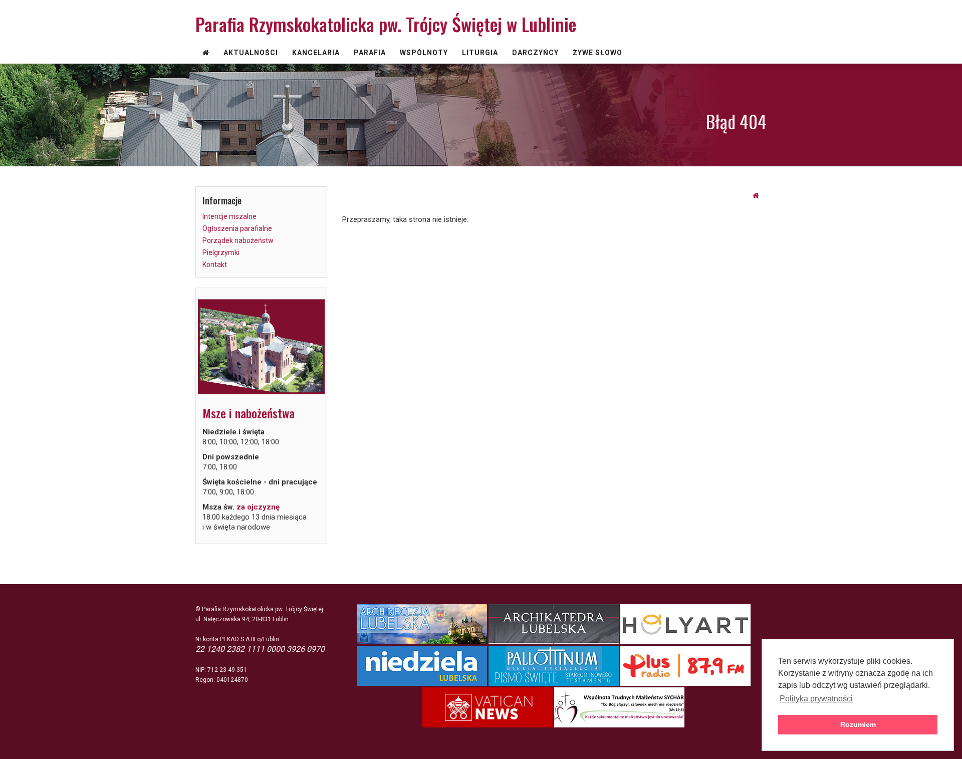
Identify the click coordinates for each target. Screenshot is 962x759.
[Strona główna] (756, 195)
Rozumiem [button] (858, 724)
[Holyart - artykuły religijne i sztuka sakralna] (686, 624)
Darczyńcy (535, 53)
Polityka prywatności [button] (816, 698)
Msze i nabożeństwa (248, 413)
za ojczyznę (258, 507)
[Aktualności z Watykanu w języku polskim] (488, 707)
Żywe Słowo (597, 53)
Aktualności (250, 53)
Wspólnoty (424, 53)
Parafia (370, 53)
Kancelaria (316, 53)
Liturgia (480, 53)
